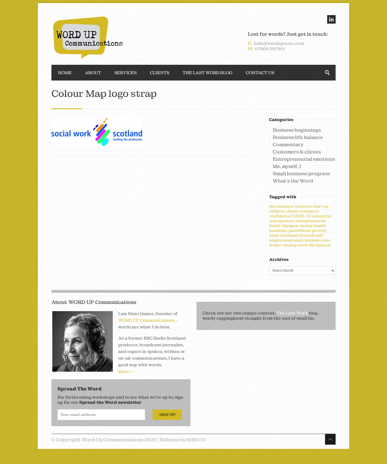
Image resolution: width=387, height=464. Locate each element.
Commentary (288, 144)
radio (274, 235)
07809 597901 (270, 48)
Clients (159, 72)
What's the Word (293, 181)
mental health (312, 225)
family (275, 225)
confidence (279, 216)
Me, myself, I (287, 166)
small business (307, 240)
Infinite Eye (196, 439)
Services (125, 72)
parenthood (299, 230)
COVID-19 (301, 216)
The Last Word (292, 313)
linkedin (331, 19)
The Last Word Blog (208, 72)
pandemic (278, 230)
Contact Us (260, 72)
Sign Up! (167, 414)
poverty (319, 230)
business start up (311, 206)
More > (125, 371)
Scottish (307, 235)
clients (292, 211)
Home (65, 72)
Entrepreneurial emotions (304, 159)
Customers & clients (297, 152)
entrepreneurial (310, 220)
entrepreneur (281, 220)
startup (289, 245)
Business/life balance (298, 137)
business (285, 206)
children (277, 211)
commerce (309, 211)
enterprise (321, 216)
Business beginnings (297, 130)
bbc (272, 206)
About (93, 72)
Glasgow (290, 225)
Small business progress (301, 173)
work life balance (314, 245)
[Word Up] (120, 37)
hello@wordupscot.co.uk (279, 43)
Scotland (289, 235)
